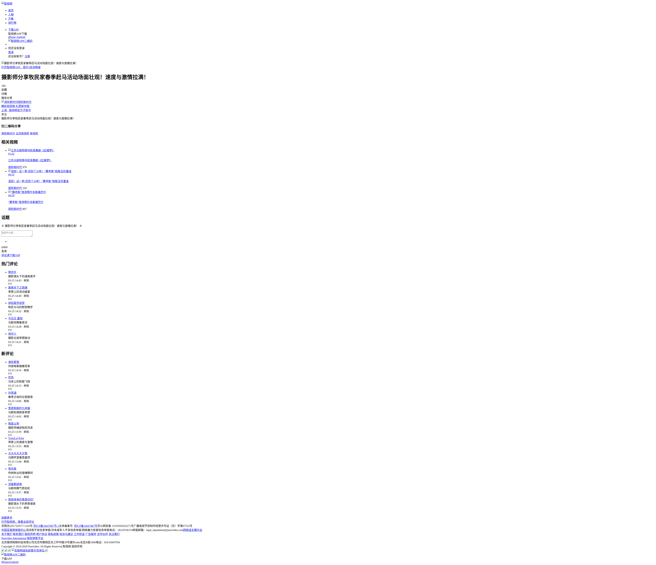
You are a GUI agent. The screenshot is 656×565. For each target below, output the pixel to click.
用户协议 (41, 534)
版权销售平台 (35, 538)
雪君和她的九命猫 (19, 408)
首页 (11, 10)
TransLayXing (16, 438)
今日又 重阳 (15, 318)
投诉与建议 (66, 534)
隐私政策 (53, 534)
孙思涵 (12, 392)
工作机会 (79, 534)
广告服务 (90, 534)
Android (20, 37)
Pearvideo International (13, 538)
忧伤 (11, 377)
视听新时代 (15, 167)
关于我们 (6, 534)
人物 (11, 14)
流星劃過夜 (15, 484)
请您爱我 (13, 362)
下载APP (13, 29)
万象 (11, 18)
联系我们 (18, 534)
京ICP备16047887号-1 (46, 525)
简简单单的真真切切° (21, 499)
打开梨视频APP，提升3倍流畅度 (21, 67)
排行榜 (12, 22)
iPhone (12, 37)
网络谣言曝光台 (192, 530)
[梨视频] (6, 3)
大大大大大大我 (17, 453)
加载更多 (6, 517)
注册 (27, 56)
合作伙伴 (102, 534)
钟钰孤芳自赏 (16, 303)
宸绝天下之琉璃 (17, 287)
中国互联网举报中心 (13, 530)
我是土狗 (13, 423)
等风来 (12, 468)
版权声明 (30, 534)
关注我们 (114, 534)
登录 (11, 52)
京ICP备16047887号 (85, 525)
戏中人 (12, 333)
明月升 (12, 272)
